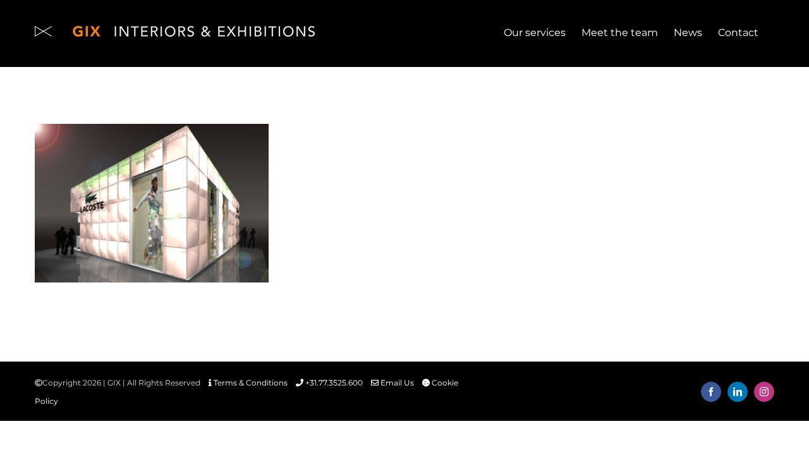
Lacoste (152, 187)
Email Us (396, 382)
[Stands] (152, 203)
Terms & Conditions (250, 382)
